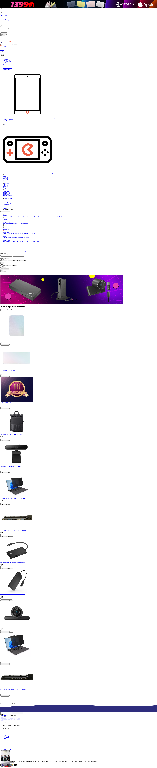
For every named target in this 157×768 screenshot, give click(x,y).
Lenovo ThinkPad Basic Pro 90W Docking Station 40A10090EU (13, 530)
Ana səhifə (5, 208)
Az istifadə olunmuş (7, 203)
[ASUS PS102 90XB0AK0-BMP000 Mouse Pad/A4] (16, 337)
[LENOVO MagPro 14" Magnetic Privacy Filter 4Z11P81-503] (16, 497)
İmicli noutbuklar (6, 69)
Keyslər (4, 181)
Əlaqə (4, 21)
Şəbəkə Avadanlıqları (8, 198)
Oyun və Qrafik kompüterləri (8, 122)
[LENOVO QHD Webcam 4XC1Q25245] (16, 624)
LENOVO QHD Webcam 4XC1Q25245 (8, 626)
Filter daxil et (6, 269)
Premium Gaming (6, 65)
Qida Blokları (5, 178)
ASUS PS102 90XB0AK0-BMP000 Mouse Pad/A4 (10, 338)
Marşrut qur (6, 730)
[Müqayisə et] (11, 536)
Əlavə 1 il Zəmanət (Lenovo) (6, 402)
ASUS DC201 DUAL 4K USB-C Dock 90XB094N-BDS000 (12, 562)
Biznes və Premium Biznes (8, 66)
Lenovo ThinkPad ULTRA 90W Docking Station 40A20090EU (13, 689)
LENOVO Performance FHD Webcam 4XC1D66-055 (11, 466)
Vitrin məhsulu (6, 204)
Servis (4, 740)
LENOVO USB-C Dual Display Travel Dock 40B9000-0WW (12, 594)
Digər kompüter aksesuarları (8, 188)
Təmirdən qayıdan (6, 200)
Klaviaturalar (5, 185)
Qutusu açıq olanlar (6, 202)
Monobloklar (5, 121)
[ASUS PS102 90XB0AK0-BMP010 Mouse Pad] (16, 369)
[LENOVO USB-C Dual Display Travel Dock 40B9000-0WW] (16, 593)
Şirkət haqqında (6, 23)
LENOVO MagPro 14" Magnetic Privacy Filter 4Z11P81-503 (12, 498)
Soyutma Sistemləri (6, 179)
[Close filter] (5, 253)
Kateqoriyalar (3, 746)
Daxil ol (4, 37)
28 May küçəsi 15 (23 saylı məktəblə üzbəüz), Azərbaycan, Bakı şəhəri (16, 30)
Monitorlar (6, 124)
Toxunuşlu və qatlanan (7, 68)
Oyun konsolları (55, 173)
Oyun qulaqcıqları (6, 193)
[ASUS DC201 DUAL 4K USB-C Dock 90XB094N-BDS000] (16, 561)
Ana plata (5, 176)
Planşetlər (54, 118)
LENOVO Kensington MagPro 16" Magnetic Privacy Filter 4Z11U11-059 (14, 657)
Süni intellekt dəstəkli (7, 61)
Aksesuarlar (6, 183)
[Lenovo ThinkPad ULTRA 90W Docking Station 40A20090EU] (16, 688)
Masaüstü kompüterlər (7, 120)
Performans (5, 62)
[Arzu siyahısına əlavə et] (10, 536)
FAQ (4, 18)
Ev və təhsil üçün (6, 60)
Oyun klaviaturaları (6, 192)
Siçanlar (4, 184)
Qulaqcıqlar (5, 186)
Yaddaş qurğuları (6, 180)
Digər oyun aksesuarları (7, 195)
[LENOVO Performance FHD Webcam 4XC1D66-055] (16, 465)
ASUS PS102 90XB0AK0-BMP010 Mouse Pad (9, 370)
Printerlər (6, 197)
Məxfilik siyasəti (6, 736)
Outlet (5, 199)
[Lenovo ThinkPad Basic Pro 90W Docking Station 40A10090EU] (16, 529)
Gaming (4, 64)
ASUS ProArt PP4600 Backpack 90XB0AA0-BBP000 (11, 434)
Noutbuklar (6, 59)
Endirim (4, 741)
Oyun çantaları (6, 194)
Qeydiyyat (5, 38)
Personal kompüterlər (8, 119)
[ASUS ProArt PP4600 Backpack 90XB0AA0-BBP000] (16, 433)
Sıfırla (2, 269)
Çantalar (4, 187)
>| (3, 701)
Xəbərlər (4, 19)
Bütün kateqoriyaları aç (5, 211)
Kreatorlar (5, 63)
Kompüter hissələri (8, 175)
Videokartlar (5, 177)
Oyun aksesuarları (7, 190)
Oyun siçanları (6, 191)
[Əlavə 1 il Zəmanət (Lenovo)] (16, 401)
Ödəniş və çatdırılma (7, 20)
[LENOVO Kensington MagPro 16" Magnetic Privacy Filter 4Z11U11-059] (16, 656)
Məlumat (2, 733)
